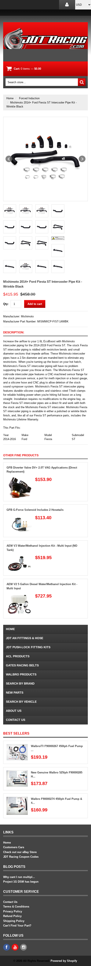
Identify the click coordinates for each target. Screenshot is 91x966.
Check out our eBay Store (20, 852)
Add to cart (35, 304)
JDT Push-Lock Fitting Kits (28, 647)
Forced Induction (29, 98)
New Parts (14, 692)
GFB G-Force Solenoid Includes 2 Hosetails (35, 509)
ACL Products (17, 656)
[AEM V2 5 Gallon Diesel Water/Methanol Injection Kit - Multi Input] (19, 595)
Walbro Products (21, 674)
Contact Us (15, 719)
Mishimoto (27, 316)
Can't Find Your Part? (17, 925)
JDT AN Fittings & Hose (24, 638)
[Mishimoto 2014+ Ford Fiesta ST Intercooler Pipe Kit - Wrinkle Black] (45, 159)
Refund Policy (12, 916)
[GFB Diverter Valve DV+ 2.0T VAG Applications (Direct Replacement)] (19, 479)
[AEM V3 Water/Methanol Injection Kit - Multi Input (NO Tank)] (19, 557)
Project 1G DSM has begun (21, 881)
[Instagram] (23, 947)
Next (82, 159)
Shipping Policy (13, 921)
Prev (9, 159)
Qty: (5, 304)
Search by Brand (20, 683)
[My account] (67, 5)
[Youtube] (15, 947)
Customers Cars (13, 847)
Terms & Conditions (16, 906)
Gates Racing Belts (22, 665)
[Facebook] (6, 947)
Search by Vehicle (21, 701)
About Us (13, 710)
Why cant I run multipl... (19, 877)
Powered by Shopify (64, 960)
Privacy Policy (12, 911)
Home (10, 98)
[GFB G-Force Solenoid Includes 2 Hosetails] (19, 517)
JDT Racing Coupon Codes (21, 856)
